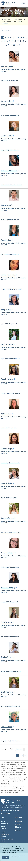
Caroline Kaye (7, 448)
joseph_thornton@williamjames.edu (11, 741)
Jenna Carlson (7, 101)
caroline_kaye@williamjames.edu (10, 463)
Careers (3, 826)
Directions (3, 828)
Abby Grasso (6, 309)
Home (4, 19)
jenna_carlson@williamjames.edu (10, 115)
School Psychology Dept (19, 19)
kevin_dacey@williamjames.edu (10, 219)
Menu (23, 3)
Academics (10, 19)
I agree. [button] (5, 857)
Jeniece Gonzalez (8, 275)
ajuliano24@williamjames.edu (9, 428)
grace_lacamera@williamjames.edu (10, 532)
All (2, 37)
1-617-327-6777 (6, 813)
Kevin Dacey (6, 205)
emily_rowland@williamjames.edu (10, 706)
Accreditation (4, 823)
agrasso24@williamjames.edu (9, 324)
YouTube (19, 827)
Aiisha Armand (7, 66)
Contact (3, 821)
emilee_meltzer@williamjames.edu (11, 671)
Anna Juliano (6, 414)
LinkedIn (19, 824)
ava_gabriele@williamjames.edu (10, 254)
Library (3, 831)
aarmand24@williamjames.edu (9, 80)
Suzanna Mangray (8, 587)
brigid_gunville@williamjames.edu (10, 358)
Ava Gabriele (6, 240)
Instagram (19, 830)
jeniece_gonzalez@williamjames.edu (11, 289)
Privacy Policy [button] (12, 852)
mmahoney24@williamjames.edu (10, 567)
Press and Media (5, 834)
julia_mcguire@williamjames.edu (10, 636)
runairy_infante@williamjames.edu (10, 393)
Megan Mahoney (8, 553)
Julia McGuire (6, 622)
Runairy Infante (7, 379)
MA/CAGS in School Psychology (10, 21)
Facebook (19, 821)
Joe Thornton (6, 726)
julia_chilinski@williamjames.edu (10, 150)
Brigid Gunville (7, 344)
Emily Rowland (7, 692)
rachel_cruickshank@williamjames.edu (11, 185)
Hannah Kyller (7, 483)
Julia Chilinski (7, 136)
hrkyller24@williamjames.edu (9, 497)
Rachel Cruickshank (9, 170)
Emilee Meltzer (7, 657)
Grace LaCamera (8, 518)
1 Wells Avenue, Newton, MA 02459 (11, 810)
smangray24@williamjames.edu (9, 602)
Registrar (3, 836)
